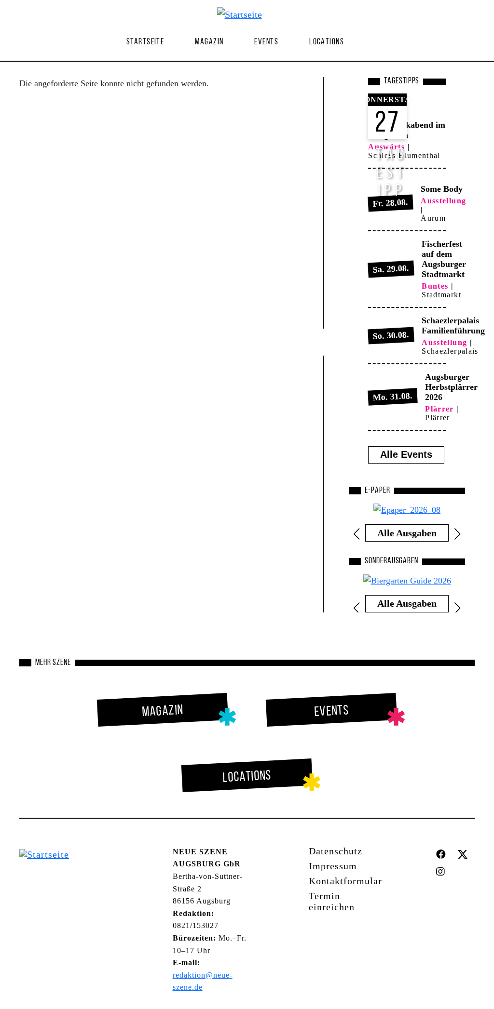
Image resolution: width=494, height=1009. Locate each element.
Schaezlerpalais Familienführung (453, 325)
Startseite (145, 42)
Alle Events (406, 454)
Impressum (333, 866)
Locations (326, 42)
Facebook (443, 854)
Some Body (442, 189)
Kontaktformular (345, 881)
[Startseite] (243, 14)
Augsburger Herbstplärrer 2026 (451, 387)
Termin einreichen (332, 901)
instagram (442, 871)
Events (266, 42)
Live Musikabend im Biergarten (406, 130)
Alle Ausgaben (407, 533)
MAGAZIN (209, 42)
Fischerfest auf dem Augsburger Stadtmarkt (444, 259)
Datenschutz (335, 851)
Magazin (163, 711)
